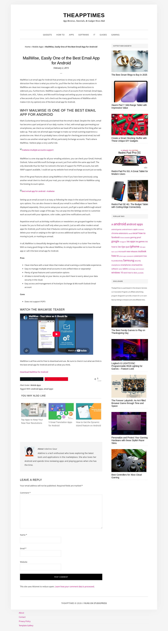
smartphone (115, 265)
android (120, 224)
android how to (127, 229)
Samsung (128, 260)
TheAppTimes (84, 15)
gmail (139, 237)
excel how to (139, 233)
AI (112, 224)
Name (23, 534)
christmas (141, 229)
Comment (25, 492)
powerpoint (130, 256)
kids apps (142, 247)
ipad (127, 247)
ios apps (131, 241)
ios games (140, 241)
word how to (128, 273)
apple (135, 229)
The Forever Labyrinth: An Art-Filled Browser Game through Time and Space (128, 403)
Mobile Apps (37, 46)
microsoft (122, 251)
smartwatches (136, 265)
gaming (133, 237)
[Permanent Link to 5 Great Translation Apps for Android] (61, 405)
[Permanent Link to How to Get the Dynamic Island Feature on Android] (88, 405)
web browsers (140, 269)
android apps (37, 389)
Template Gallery (26, 625)
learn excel (114, 252)
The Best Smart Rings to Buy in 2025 (129, 75)
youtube (140, 273)
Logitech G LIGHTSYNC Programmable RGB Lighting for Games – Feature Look (126, 366)
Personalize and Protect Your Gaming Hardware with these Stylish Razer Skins (129, 440)
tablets (125, 269)
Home (28, 46)
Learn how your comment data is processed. (75, 586)
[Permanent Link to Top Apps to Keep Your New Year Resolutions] (33, 405)
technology (131, 269)
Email (23, 548)
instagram (123, 242)
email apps (48, 389)
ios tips (121, 246)
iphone (134, 246)
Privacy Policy (25, 621)
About (21, 613)
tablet (120, 269)
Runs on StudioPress (95, 603)
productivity (118, 261)
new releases (132, 251)
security (138, 261)
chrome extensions (119, 233)
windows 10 (117, 272)
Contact (22, 617)
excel (130, 233)
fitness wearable (125, 237)
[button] (124, 35)
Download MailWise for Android (34, 372)
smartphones (125, 265)
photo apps (122, 256)
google (115, 241)
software (114, 269)
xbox (135, 273)
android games (116, 229)
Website (23, 562)
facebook (115, 237)
